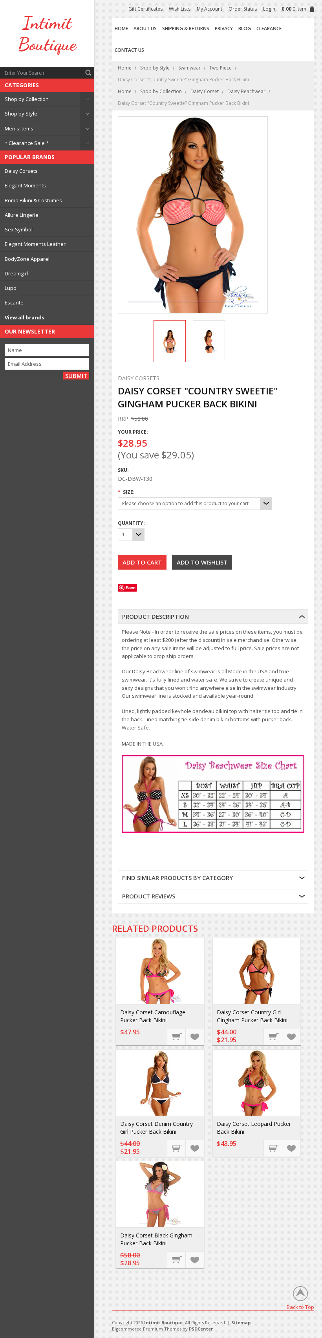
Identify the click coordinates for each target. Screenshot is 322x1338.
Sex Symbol (19, 229)
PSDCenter (201, 1329)
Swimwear (189, 67)
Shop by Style (21, 113)
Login (269, 9)
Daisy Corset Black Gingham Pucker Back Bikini (156, 1239)
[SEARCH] (88, 73)
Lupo (10, 287)
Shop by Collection (27, 99)
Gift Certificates (145, 9)
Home (125, 67)
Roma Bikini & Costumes (33, 200)
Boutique (47, 33)
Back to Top (300, 1306)
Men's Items (19, 128)
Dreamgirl (16, 273)
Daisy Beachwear (246, 91)
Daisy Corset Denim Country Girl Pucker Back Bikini (156, 1127)
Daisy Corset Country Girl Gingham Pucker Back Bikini (252, 1016)
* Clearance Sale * (27, 143)
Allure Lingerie (21, 214)
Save (130, 587)
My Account (209, 9)
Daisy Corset (204, 91)
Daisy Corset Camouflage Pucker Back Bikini (152, 1016)
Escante (14, 302)
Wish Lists (179, 9)
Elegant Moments (25, 185)
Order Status (243, 9)
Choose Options (176, 1036)
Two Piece (220, 67)
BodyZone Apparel (27, 258)
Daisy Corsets (21, 170)
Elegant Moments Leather (35, 243)
